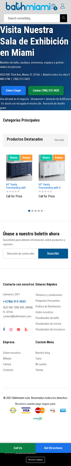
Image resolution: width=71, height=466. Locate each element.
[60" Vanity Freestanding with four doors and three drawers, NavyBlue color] (19, 168)
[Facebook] (4, 329)
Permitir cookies (35, 459)
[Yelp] (25, 329)
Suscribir (53, 253)
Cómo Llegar (13, 90)
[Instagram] (10, 329)
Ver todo (59, 140)
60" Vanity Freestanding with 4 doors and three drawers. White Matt (50, 186)
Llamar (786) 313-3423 (46, 90)
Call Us (18, 448)
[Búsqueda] (63, 18)
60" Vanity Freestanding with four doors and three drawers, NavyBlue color (17, 186)
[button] (29, 211)
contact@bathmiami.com (17, 316)
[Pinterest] (18, 329)
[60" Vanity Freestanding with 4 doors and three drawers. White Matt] (52, 168)
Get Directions (53, 448)
